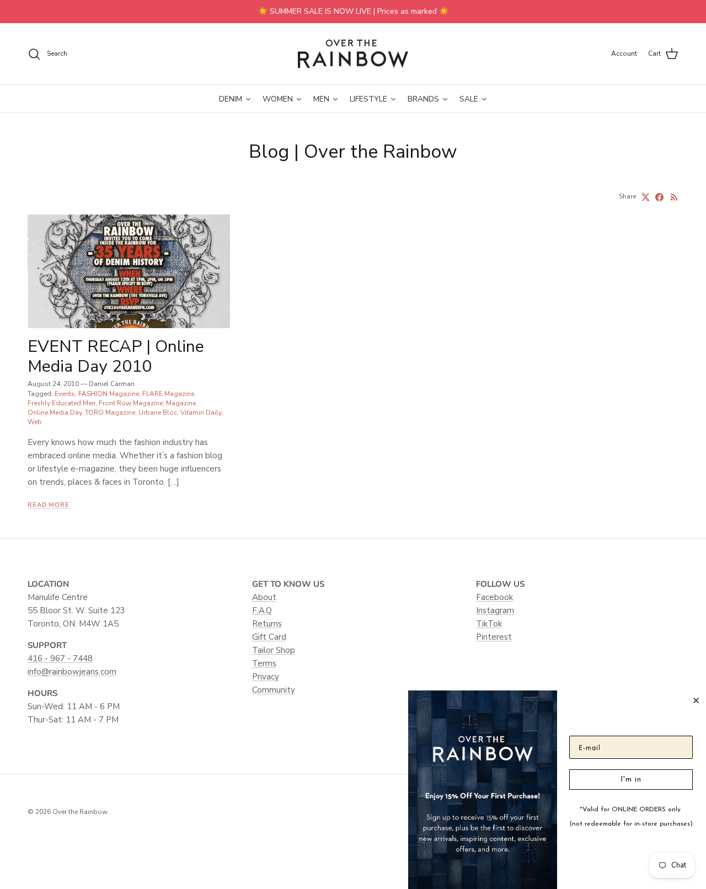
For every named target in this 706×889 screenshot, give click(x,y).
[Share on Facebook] (659, 197)
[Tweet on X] (645, 197)
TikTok (489, 623)
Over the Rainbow (80, 811)
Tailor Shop (273, 650)
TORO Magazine (110, 412)
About (264, 597)
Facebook (494, 597)
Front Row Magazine (131, 403)
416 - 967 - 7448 (60, 658)
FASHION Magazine (108, 393)
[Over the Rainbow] (353, 54)
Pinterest (494, 636)
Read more (48, 505)
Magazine (181, 403)
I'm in (631, 779)
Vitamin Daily (200, 412)
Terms (264, 663)
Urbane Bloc (157, 412)
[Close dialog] (696, 700)
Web (35, 421)
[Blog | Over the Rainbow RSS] (674, 197)
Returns (267, 623)
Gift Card (269, 636)
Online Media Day (55, 412)
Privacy (265, 676)
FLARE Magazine (168, 393)
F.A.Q (262, 610)
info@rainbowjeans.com (72, 671)
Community (273, 689)
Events (65, 393)
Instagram (495, 610)
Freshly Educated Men (61, 403)
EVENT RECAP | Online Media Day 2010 (116, 356)
